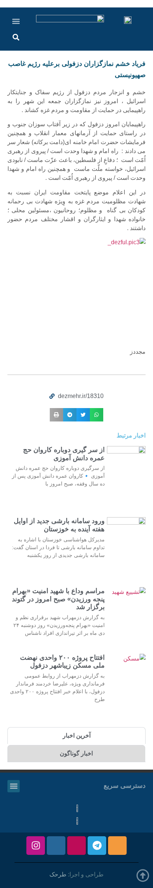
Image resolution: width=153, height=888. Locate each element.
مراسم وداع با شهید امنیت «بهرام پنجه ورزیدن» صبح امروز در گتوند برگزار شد (58, 599)
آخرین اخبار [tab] (77, 735)
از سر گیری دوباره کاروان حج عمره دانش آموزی (64, 454)
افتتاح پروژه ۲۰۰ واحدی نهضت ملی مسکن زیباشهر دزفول (62, 661)
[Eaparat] (76, 845)
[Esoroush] (56, 845)
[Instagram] (35, 845)
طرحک (57, 874)
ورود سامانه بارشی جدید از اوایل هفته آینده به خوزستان (59, 525)
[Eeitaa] (117, 845)
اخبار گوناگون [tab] (76, 753)
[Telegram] (97, 845)
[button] (16, 21)
